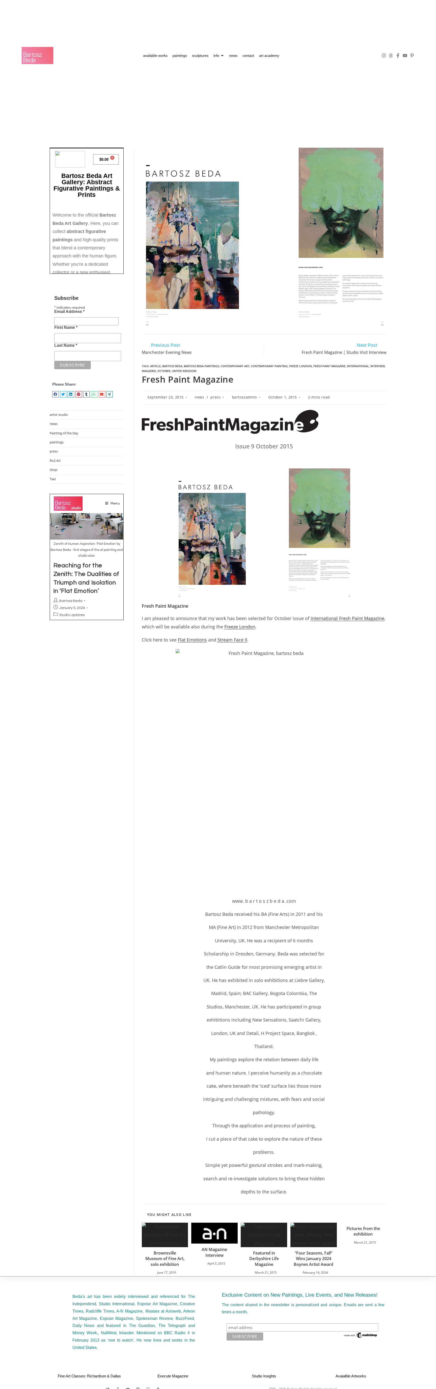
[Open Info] (222, 55)
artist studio (59, 414)
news (199, 397)
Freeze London (239, 627)
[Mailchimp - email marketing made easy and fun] (361, 1335)
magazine (149, 371)
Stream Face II (232, 640)
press (215, 397)
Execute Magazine (172, 1376)
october (163, 371)
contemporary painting (269, 366)
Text (53, 479)
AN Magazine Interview (214, 1252)
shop (53, 469)
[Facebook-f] (398, 55)
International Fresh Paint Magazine (347, 618)
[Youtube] (405, 55)
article (155, 366)
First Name (65, 327)
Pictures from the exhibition (363, 1231)
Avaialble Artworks (351, 1376)
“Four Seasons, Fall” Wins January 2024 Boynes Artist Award (313, 1258)
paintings (57, 442)
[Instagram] (384, 55)
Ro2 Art (55, 460)
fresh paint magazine (329, 366)
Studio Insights (264, 1376)
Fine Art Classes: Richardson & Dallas (89, 1376)
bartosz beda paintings (201, 366)
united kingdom (184, 371)
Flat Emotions (192, 640)
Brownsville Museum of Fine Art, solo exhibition (164, 1258)
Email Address (69, 311)
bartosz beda (172, 366)
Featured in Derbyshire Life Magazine (264, 1258)
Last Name (65, 345)
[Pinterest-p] (412, 55)
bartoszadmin (244, 397)
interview (377, 366)
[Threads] (391, 55)
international (358, 366)
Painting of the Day (64, 433)
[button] (55, 394)
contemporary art (235, 366)
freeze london (300, 366)
